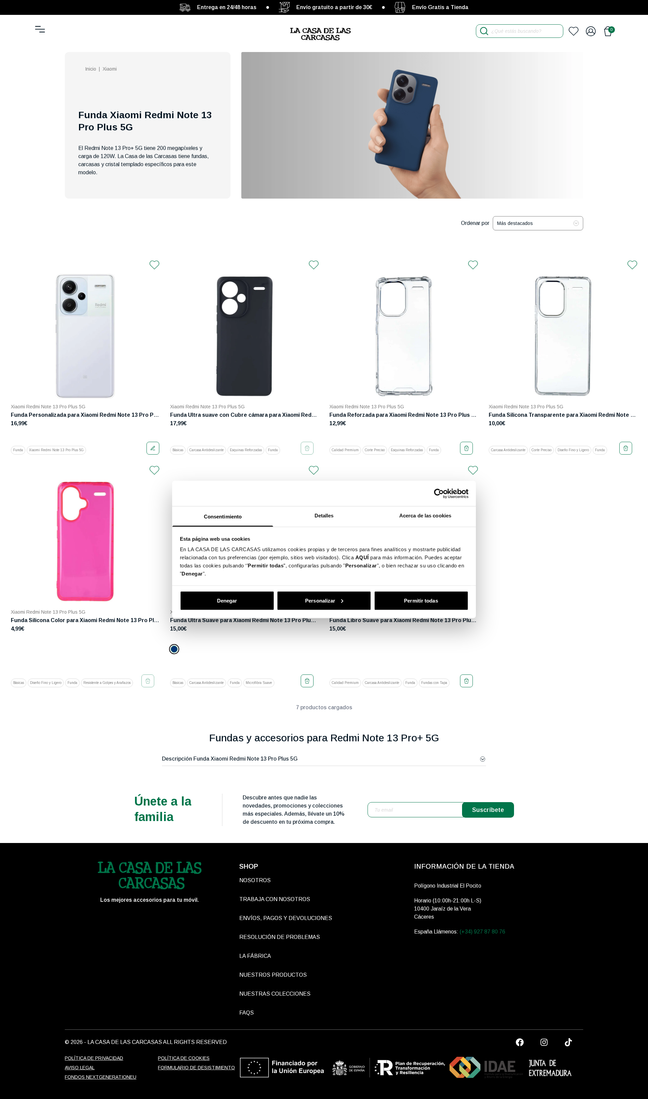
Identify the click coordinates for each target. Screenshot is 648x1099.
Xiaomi (110, 69)
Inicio (90, 69)
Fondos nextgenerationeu (100, 1077)
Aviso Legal (79, 1067)
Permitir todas (421, 600)
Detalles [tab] (324, 515)
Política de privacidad (94, 1058)
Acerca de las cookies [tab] (425, 515)
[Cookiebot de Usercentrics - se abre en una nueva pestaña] (438, 493)
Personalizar (320, 600)
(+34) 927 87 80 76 (482, 932)
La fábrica (255, 956)
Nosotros (255, 880)
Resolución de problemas (279, 937)
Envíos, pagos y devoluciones (285, 918)
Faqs (246, 1013)
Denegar (227, 600)
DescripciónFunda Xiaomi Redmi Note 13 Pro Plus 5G (230, 759)
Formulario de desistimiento (196, 1067)
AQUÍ (362, 557)
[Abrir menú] (40, 29)
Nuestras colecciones (274, 994)
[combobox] (538, 223)
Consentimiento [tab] (223, 516)
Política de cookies (184, 1058)
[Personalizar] (152, 448)
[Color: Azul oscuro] (174, 649)
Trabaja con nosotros (274, 899)
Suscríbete (488, 810)
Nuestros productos (273, 975)
